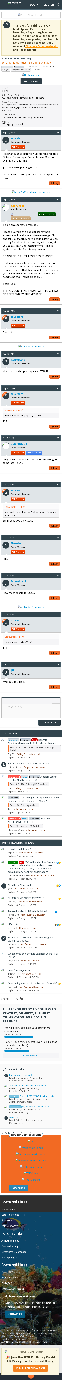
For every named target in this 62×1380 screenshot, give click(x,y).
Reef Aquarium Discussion (32, 767)
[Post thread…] (31, 1375)
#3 (58, 311)
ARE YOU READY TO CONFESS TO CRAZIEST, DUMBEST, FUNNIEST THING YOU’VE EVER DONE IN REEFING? (29, 1015)
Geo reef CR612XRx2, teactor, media (32, 1096)
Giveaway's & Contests (13, 1251)
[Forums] (18, 1376)
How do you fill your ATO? (22, 849)
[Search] (58, 5)
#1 (58, 132)
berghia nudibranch (21, 69)
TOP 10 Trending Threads (18, 842)
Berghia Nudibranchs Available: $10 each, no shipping (32, 741)
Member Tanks (16, 1123)
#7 (58, 484)
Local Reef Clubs (10, 1214)
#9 (58, 575)
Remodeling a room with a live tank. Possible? (32, 983)
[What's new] (54, 1376)
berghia (5, 69)
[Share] (53, 132)
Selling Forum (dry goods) (21, 1101)
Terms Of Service (10, 1272)
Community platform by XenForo (30, 1330)
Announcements (10, 1240)
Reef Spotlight (9, 1257)
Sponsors (6, 1220)
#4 (58, 354)
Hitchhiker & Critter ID (19, 1091)
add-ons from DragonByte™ (42, 1333)
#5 (58, 388)
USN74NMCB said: (13, 506)
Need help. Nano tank (19, 885)
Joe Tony (12, 901)
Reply (55, 183)
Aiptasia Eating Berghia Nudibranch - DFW (32, 778)
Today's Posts (9, 1283)
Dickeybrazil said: (13, 636)
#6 (58, 438)
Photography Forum (28, 928)
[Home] (7, 1376)
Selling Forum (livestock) (28, 754)
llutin (10, 809)
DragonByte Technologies (26, 1336)
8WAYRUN (42, 1341)
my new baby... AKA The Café (29, 1106)
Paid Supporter (9, 1226)
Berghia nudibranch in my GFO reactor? (29, 763)
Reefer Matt (13, 914)
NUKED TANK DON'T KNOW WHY (26, 898)
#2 (58, 199)
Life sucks (13, 924)
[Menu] (4, 5)
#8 (58, 537)
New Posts (16, 1069)
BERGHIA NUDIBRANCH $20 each (29, 820)
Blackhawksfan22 (16, 830)
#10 (57, 614)
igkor (10, 888)
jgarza (11, 788)
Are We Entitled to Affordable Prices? (27, 911)
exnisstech (13, 928)
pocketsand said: (12, 410)
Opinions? (13, 1117)
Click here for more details (41, 46)
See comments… (31, 1055)
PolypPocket (13, 960)
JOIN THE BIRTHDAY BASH (30, 1368)
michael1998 (14, 944)
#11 (57, 664)
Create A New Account (13, 1288)
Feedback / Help (10, 1246)
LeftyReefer (13, 767)
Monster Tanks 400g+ (19, 1112)
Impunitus (12, 852)
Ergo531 (12, 754)
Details (42, 1336)
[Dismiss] (58, 14)
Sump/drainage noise (19, 970)
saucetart (33, 66)
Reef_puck (12, 986)
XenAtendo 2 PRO (9, 1341)
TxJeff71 (11, 973)
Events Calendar (10, 1277)
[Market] (44, 1376)
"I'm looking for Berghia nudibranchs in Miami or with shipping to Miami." (34, 799)
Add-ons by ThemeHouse (15, 1339)
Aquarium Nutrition (30, 960)
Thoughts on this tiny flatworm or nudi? (27, 1085)
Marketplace (8, 1209)
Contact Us (15, 1314)
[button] (5, 700)
